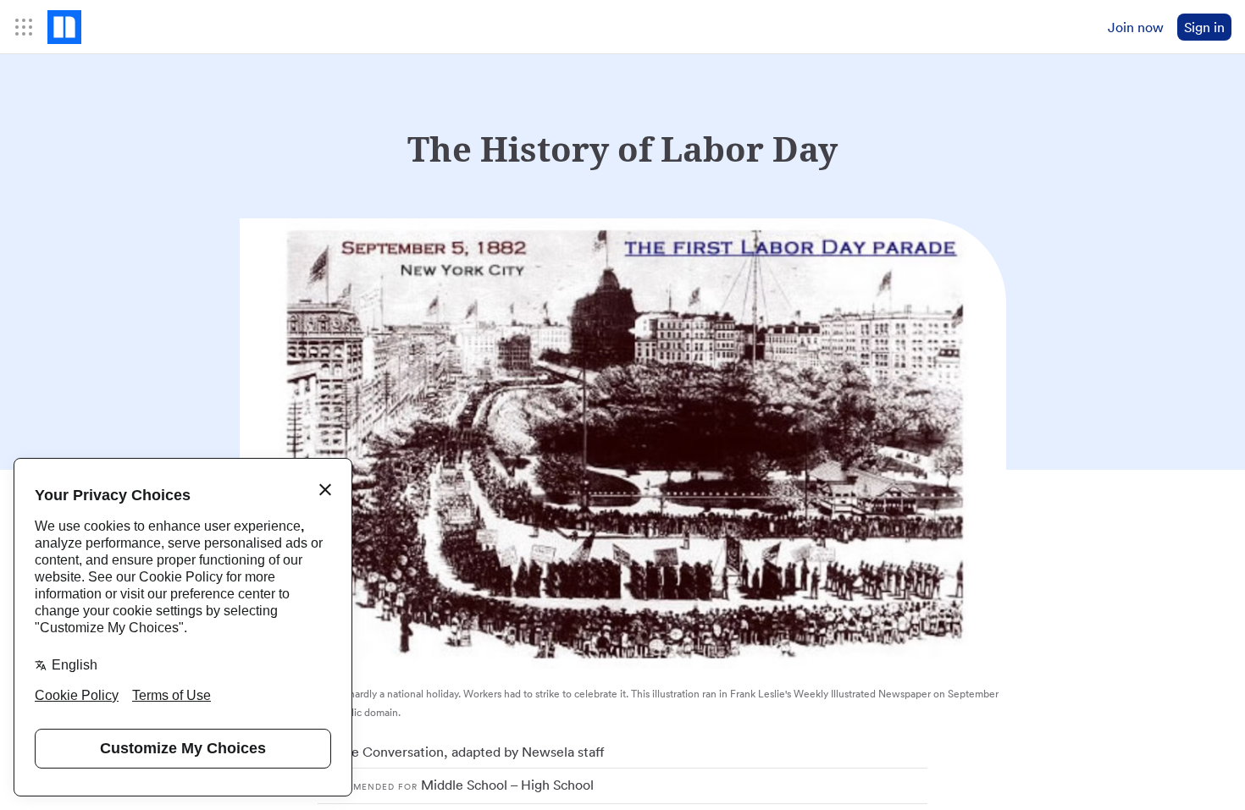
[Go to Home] (64, 27)
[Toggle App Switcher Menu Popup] (24, 27)
